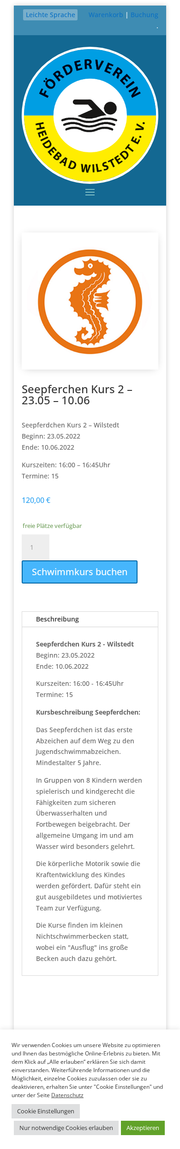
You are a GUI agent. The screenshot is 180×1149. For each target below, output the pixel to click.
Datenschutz (67, 1095)
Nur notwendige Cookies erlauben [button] (66, 1128)
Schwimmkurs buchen (79, 571)
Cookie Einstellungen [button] (45, 1111)
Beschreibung (57, 619)
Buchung (144, 14)
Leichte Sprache (50, 14)
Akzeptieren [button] (142, 1128)
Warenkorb (106, 14)
